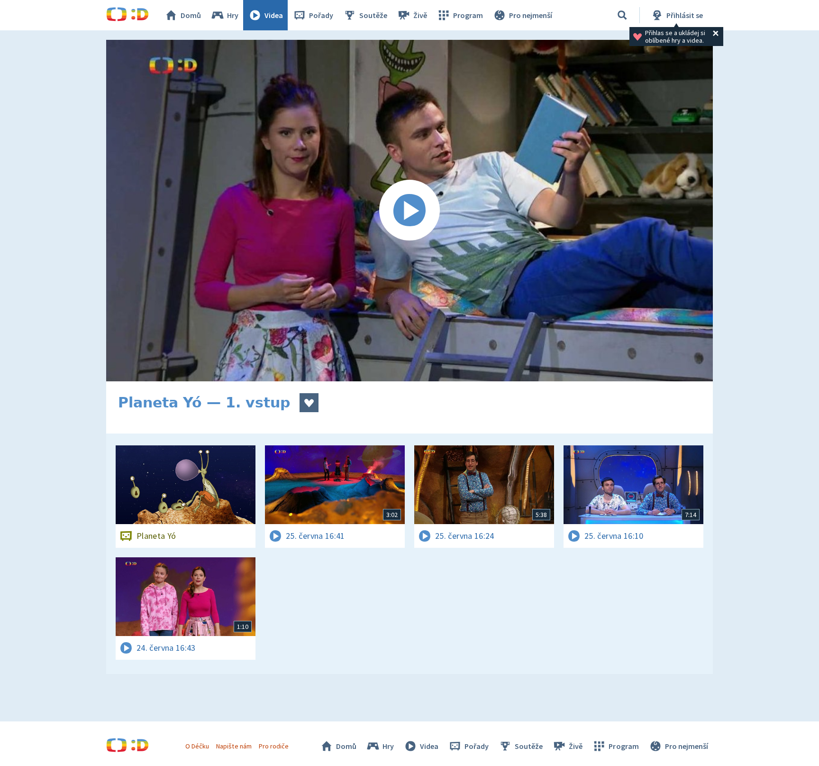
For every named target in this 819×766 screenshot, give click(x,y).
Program (468, 15)
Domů (191, 15)
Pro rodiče (274, 746)
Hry (232, 15)
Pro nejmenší (530, 15)
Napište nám (233, 746)
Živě (420, 15)
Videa (273, 15)
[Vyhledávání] (622, 15)
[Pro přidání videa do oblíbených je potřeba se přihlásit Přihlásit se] (309, 402)
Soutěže (373, 15)
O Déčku (197, 746)
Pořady (321, 15)
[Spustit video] (409, 210)
